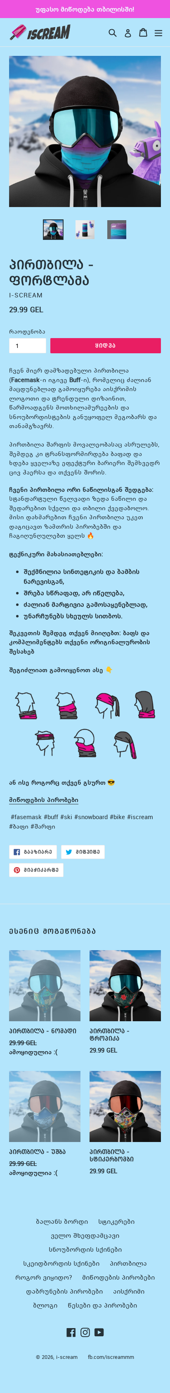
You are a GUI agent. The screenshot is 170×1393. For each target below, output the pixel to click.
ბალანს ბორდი (62, 1221)
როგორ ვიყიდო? (43, 1277)
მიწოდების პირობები (43, 799)
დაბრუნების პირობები (64, 1291)
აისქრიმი (128, 1291)
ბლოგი (45, 1305)
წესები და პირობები (102, 1305)
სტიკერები (116, 1221)
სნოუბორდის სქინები (85, 1249)
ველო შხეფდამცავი (85, 1235)
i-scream (67, 1357)
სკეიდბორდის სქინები (61, 1263)
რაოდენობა (27, 331)
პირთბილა (128, 1263)
